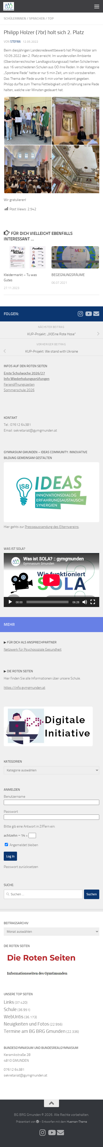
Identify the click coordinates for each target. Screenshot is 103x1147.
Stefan (15, 41)
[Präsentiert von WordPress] (37, 1121)
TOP (51, 18)
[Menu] (96, 6)
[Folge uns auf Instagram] (80, 314)
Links (9, 1002)
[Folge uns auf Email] (96, 314)
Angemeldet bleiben (23, 845)
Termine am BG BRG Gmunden (35, 1031)
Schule (10, 1009)
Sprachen (37, 18)
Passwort (11, 811)
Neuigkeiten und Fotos (26, 1024)
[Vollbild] (92, 601)
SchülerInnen (15, 18)
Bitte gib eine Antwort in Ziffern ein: (29, 826)
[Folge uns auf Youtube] (88, 314)
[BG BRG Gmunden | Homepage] (10, 6)
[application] (51, 580)
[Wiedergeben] (10, 601)
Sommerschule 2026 (19, 390)
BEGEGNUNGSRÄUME (68, 275)
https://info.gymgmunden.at (24, 688)
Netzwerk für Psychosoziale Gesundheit (33, 649)
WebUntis (14, 1017)
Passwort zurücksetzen (21, 867)
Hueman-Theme (77, 1121)
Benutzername (14, 796)
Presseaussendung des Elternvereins (52, 527)
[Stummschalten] (84, 601)
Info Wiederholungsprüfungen (27, 379)
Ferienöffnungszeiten (19, 384)
